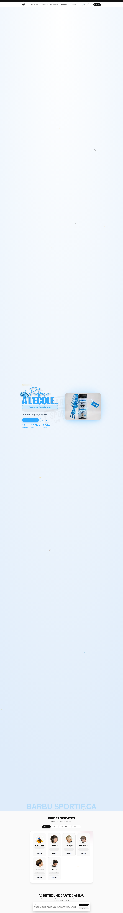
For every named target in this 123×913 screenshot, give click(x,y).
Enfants (47, 826)
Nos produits (45, 4)
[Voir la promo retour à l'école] (83, 406)
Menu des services (35, 4)
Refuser (84, 908)
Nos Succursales (54, 4)
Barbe (55, 826)
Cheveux (77, 826)
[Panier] (91, 4)
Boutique (45, 420)
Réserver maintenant (29, 420)
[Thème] (89, 4)
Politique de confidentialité (53, 909)
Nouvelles (74, 4)
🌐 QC (84, 4)
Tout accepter (84, 904)
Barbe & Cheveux (66, 826)
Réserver (98, 4)
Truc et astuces (64, 4)
